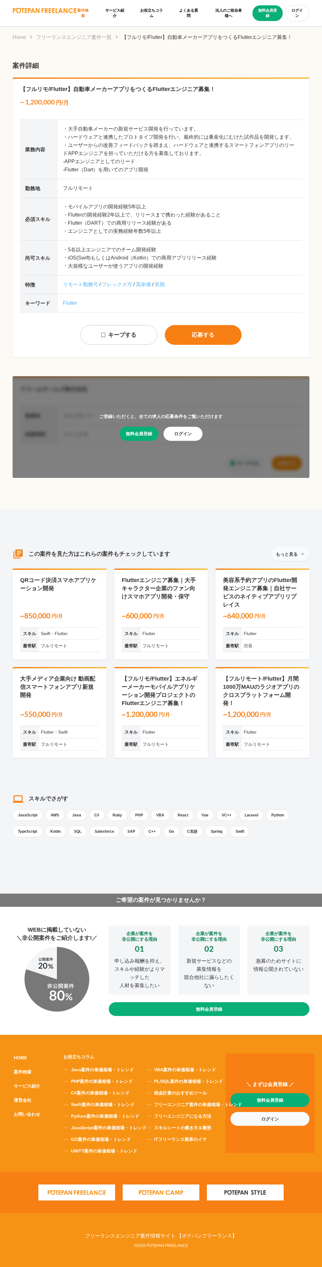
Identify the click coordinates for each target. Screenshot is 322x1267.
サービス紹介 (27, 1085)
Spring (216, 831)
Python (277, 815)
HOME (20, 1057)
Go (171, 831)
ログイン (297, 13)
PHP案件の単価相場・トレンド (102, 1081)
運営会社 (22, 1100)
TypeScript (27, 831)
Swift (240, 831)
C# (96, 815)
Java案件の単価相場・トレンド (102, 1069)
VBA (160, 815)
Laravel (251, 815)
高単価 (143, 284)
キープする (122, 335)
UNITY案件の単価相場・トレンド (104, 1150)
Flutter (70, 303)
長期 (160, 284)
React (183, 815)
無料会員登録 (267, 13)
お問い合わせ (27, 1114)
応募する (203, 335)
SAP (131, 831)
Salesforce (104, 831)
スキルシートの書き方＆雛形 (182, 1127)
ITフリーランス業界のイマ (180, 1139)
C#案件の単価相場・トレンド (100, 1092)
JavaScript (27, 815)
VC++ (226, 815)
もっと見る (287, 554)
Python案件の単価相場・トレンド (105, 1116)
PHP (139, 815)
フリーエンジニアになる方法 (182, 1116)
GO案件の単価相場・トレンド (101, 1139)
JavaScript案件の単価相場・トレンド (109, 1127)
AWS (55, 815)
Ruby (117, 815)
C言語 (192, 831)
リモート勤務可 (80, 284)
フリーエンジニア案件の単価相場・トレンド (198, 1104)
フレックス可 (117, 284)
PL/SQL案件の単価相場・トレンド (188, 1081)
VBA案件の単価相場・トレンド (185, 1069)
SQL (77, 831)
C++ (152, 831)
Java (76, 815)
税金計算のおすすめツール (180, 1092)
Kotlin (55, 831)
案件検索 (22, 1071)
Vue (205, 815)
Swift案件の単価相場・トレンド (103, 1104)
